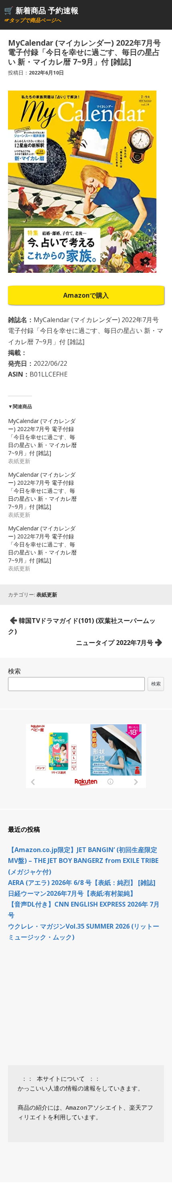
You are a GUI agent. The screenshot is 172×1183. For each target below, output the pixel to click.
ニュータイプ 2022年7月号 (114, 642)
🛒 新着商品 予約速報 (41, 10)
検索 (14, 671)
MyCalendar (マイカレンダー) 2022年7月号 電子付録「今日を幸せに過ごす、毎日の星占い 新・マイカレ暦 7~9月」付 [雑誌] (42, 437)
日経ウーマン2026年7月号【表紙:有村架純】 (72, 893)
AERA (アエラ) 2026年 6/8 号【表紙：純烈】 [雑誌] (82, 882)
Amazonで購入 (86, 295)
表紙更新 (46, 594)
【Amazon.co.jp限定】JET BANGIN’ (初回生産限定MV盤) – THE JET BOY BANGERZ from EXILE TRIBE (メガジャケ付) (83, 860)
